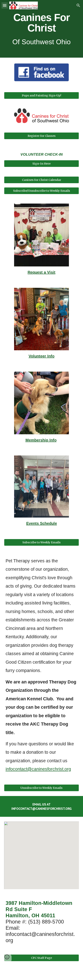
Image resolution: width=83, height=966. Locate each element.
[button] (4, 5)
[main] (41, 28)
